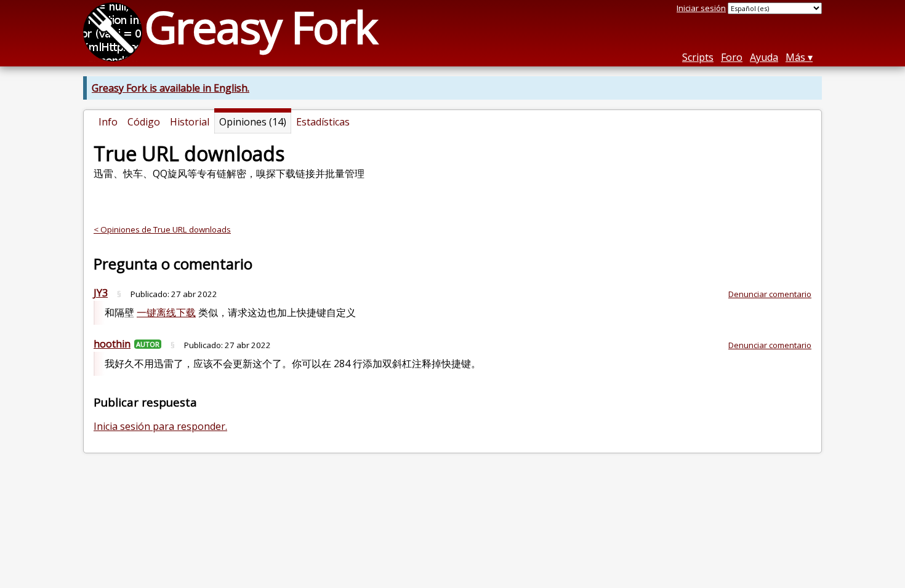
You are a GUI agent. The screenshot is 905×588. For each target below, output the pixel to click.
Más (795, 57)
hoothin (112, 344)
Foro (731, 57)
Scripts (698, 57)
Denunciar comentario (769, 294)
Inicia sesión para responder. (160, 426)
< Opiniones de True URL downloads (162, 229)
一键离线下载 (166, 312)
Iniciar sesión (701, 8)
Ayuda (764, 57)
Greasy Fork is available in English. (170, 88)
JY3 (101, 293)
